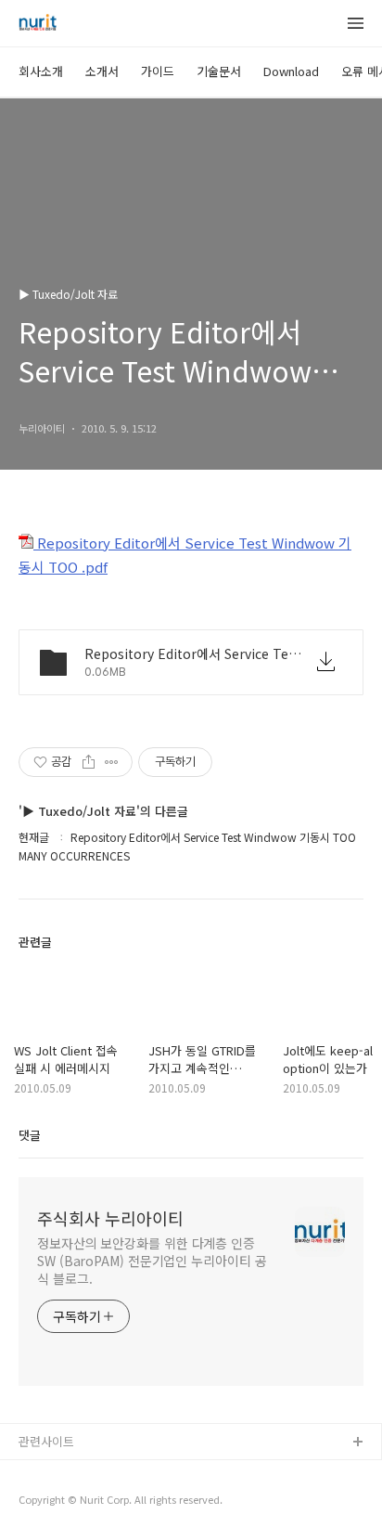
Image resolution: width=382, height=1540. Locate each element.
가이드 (157, 71)
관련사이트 (46, 1441)
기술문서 (219, 71)
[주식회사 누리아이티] (38, 24)
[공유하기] (88, 762)
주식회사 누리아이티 (110, 1218)
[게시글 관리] (111, 762)
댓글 (30, 1135)
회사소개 (41, 71)
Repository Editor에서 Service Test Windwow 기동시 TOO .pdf (185, 554)
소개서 (102, 71)
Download (291, 71)
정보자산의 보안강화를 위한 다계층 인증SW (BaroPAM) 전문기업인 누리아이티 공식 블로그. (151, 1261)
